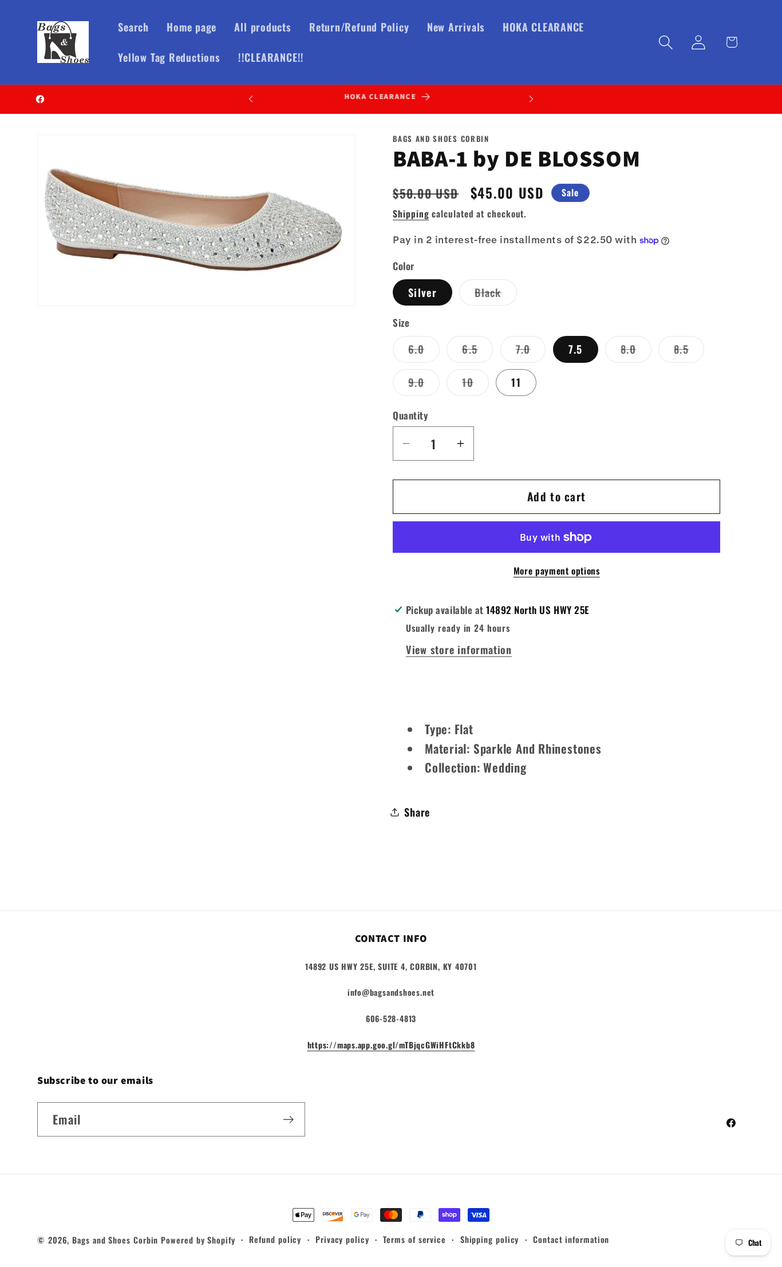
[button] (666, 42)
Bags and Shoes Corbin (115, 1240)
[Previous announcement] (250, 99)
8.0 (636, 351)
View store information (459, 649)
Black (496, 295)
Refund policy (275, 1239)
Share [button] (417, 811)
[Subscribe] (288, 1119)
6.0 (424, 351)
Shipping (411, 213)
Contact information (571, 1239)
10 (475, 384)
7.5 (575, 349)
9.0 (424, 384)
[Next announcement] (531, 99)
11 (516, 382)
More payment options (557, 571)
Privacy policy (342, 1239)
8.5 (689, 351)
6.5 (477, 351)
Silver (422, 292)
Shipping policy (489, 1239)
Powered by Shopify (198, 1240)
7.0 (531, 351)
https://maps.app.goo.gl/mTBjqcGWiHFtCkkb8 (391, 1045)
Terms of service (414, 1239)
